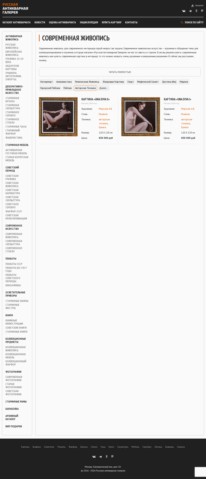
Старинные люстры (12, 306)
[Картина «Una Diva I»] (140, 118)
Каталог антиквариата (17, 22)
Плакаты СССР (13, 264)
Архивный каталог (11, 417)
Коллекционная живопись (15, 349)
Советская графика (12, 177)
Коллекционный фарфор (15, 363)
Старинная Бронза (12, 99)
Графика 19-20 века (14, 60)
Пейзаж (68, 88)
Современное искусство (13, 227)
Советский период (12, 169)
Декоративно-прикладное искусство (14, 90)
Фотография (13, 371)
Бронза (84, 446)
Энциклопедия (89, 22)
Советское (49, 446)
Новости (39, 22)
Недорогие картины (12, 67)
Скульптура (122, 446)
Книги (9, 315)
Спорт (130, 81)
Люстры (158, 446)
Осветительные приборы (15, 294)
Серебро (146, 446)
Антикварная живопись (13, 38)
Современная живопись (13, 235)
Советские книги (16, 327)
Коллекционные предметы (15, 340)
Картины (25, 446)
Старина (181, 446)
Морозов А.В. (105, 108)
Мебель (135, 446)
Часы (103, 446)
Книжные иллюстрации (14, 322)
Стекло (94, 446)
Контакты (131, 22)
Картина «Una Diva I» (177, 99)
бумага (102, 127)
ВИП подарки (13, 426)
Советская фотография (13, 392)
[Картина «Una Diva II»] (58, 118)
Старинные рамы (16, 401)
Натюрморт (46, 81)
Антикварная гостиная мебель (16, 151)
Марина (184, 81)
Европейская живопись (13, 53)
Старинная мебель (16, 145)
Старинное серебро (12, 114)
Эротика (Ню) (169, 81)
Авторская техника (85, 88)
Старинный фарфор (12, 132)
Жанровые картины (113, 81)
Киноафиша (13, 285)
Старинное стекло (12, 121)
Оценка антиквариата (62, 22)
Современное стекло (13, 250)
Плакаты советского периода (12, 278)
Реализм (103, 114)
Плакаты (10, 258)
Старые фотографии (13, 385)
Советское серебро (12, 206)
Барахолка (12, 408)
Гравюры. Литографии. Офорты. (13, 76)
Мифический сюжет (148, 81)
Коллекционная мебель (15, 356)
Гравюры (169, 446)
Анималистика (64, 81)
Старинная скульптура (12, 107)
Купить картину (111, 22)
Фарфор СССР (13, 211)
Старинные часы (15, 126)
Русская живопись (12, 46)
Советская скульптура (12, 198)
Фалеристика (13, 137)
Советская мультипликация (16, 217)
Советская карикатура (12, 191)
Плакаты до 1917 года (16, 269)
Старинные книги (16, 331)
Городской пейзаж (50, 88)
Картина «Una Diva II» (95, 99)
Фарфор (73, 446)
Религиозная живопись (87, 81)
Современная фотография (13, 378)
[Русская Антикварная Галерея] (15, 8)
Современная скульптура (13, 242)
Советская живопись (12, 184)
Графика (37, 446)
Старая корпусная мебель (16, 159)
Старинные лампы (16, 301)
